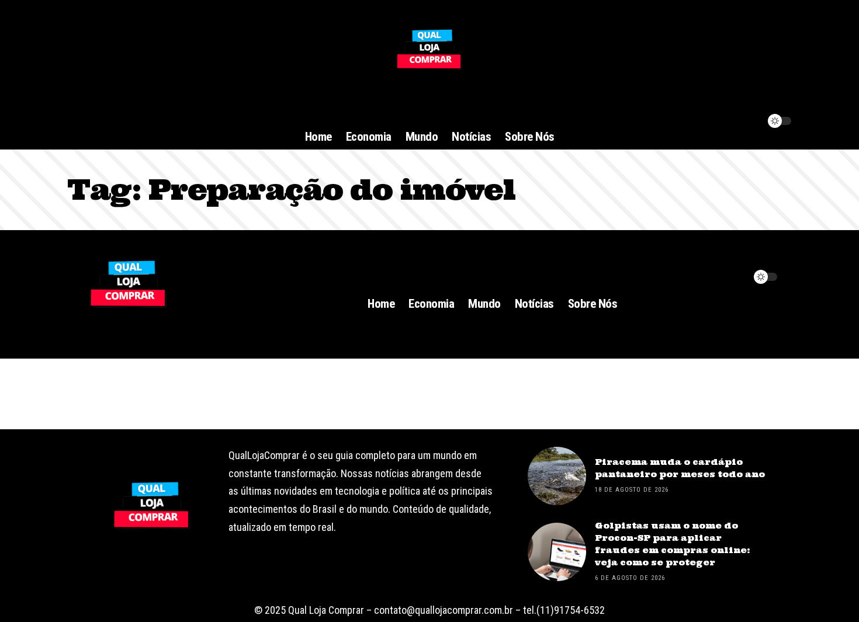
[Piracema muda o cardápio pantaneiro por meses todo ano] (557, 476)
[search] (746, 277)
